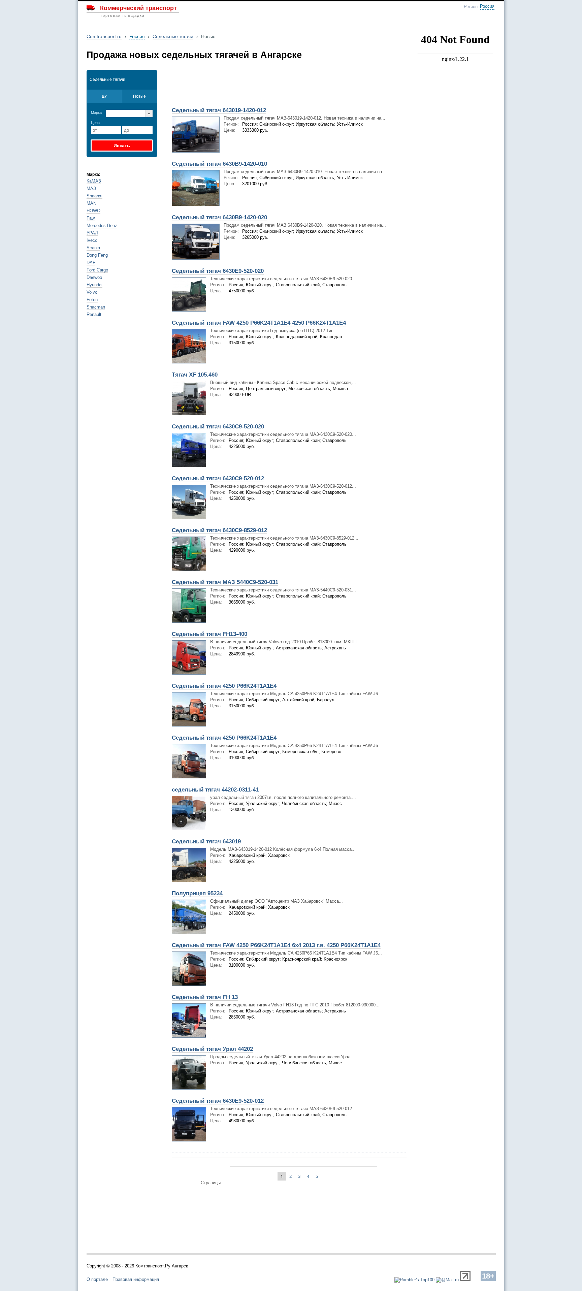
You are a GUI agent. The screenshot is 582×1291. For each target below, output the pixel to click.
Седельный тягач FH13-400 (209, 634)
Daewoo (94, 277)
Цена (95, 123)
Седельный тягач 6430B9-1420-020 (219, 217)
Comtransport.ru (104, 36)
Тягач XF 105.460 (195, 375)
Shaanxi (94, 195)
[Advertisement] (246, 86)
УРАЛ (92, 232)
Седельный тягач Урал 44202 (212, 1049)
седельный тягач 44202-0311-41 (215, 789)
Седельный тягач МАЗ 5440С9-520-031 (225, 582)
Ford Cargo (97, 269)
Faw (91, 218)
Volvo (92, 292)
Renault (94, 314)
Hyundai (94, 284)
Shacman (96, 307)
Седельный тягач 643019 (206, 841)
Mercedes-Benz (102, 225)
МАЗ (91, 188)
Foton (92, 299)
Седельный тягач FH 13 (205, 997)
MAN (91, 203)
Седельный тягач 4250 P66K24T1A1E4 (224, 686)
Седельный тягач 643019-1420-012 (219, 110)
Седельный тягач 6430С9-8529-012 (219, 530)
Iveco (92, 240)
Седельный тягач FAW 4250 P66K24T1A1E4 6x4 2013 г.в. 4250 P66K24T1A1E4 (276, 945)
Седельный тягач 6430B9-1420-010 (219, 164)
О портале (97, 1279)
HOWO (93, 210)
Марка (96, 112)
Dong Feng (97, 255)
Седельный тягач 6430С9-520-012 (218, 478)
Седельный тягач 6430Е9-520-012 (218, 1101)
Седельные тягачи (173, 36)
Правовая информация (135, 1279)
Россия (487, 6)
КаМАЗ (94, 181)
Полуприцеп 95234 (197, 893)
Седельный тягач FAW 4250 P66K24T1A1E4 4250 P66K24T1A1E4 (259, 323)
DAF (91, 262)
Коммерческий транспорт (138, 8)
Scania (93, 247)
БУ (104, 96)
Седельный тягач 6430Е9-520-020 (218, 271)
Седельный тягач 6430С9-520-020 (218, 426)
